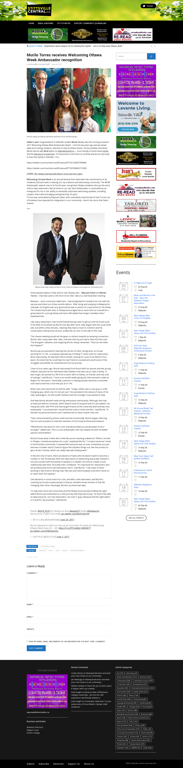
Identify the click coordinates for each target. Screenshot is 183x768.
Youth (147, 748)
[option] (100, 46)
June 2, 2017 (63, 536)
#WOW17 (86, 528)
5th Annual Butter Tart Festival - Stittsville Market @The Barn (143, 411)
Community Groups (48, 546)
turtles (105, 151)
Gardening (145, 703)
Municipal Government (127, 714)
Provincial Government (127, 733)
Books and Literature (127, 677)
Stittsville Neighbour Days (143, 486)
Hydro (120, 710)
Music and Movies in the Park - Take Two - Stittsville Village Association (144, 299)
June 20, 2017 (67, 519)
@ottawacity (93, 511)
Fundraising (140, 699)
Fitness (133, 695)
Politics (147, 729)
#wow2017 (74, 511)
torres (51, 550)
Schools (122, 736)
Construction (123, 684)
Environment (123, 692)
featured (42, 550)
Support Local (32, 730)
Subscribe (44, 763)
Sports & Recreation (140, 740)
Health (121, 707)
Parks (133, 721)
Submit (30, 763)
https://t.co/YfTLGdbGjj (70, 528)
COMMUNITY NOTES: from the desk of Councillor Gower (68, 46)
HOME (31, 23)
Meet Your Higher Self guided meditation (143, 457)
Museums (146, 714)
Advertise (58, 763)
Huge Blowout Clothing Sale (144, 364)
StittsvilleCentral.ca (66, 151)
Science (134, 736)
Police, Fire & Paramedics (128, 729)
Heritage (134, 707)
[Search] (151, 56)
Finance (121, 695)
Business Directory (35, 727)
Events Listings (33, 732)
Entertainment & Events (142, 688)
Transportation (136, 744)
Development (140, 684)
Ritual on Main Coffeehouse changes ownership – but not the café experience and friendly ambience (89, 695)
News (121, 721)
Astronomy (131, 673)
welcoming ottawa (77, 550)
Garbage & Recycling (126, 703)
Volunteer (122, 748)
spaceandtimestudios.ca (38, 712)
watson (65, 550)
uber (58, 550)
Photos (139, 725)
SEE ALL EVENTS (136, 517)
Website (30, 629)
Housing (147, 707)
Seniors (147, 736)
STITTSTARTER (63, 23)
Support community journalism (90, 23)
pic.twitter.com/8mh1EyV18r (75, 513)
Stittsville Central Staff (39, 64)
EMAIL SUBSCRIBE (45, 23)
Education (122, 688)
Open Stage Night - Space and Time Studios (145, 332)
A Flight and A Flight (143, 282)
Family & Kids (140, 692)
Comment (32, 573)
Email (30, 617)
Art (120, 673)
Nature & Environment (138, 718)
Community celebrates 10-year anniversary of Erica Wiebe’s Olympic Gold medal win (91, 704)
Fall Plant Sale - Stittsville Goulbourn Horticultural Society (143, 348)
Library (132, 710)
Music (121, 718)
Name (30, 604)
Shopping (122, 740)
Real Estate (147, 733)
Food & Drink (123, 699)
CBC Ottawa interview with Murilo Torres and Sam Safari (58, 173)
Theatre (121, 744)
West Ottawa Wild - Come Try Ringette (142, 317)
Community (123, 681)
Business (145, 677)
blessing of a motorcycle (44, 154)
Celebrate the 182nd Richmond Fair (143, 471)
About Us (89, 763)
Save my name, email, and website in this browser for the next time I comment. (67, 641)
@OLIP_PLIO (44, 511)
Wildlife (135, 748)
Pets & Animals (124, 725)
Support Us (74, 763)
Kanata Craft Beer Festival (142, 379)
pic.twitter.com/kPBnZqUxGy (44, 530)
